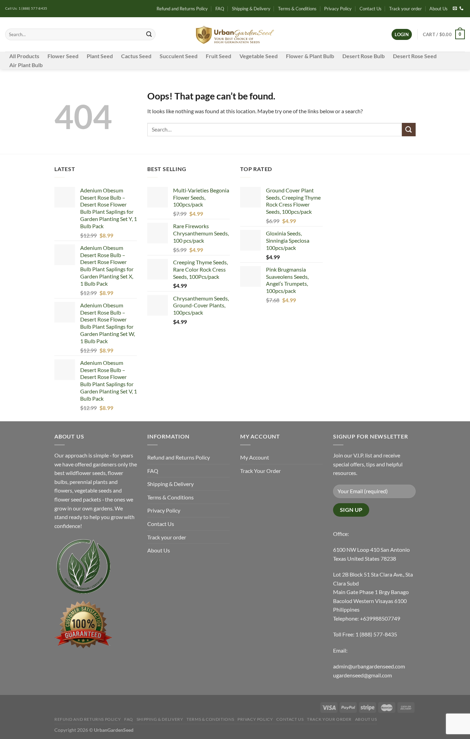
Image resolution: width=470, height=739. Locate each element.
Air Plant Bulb (26, 65)
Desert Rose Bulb (363, 56)
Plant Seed (100, 56)
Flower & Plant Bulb (310, 56)
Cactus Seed (136, 56)
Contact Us (371, 8)
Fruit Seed (218, 56)
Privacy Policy (338, 8)
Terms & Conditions (297, 8)
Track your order (405, 8)
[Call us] (461, 8)
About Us (438, 8)
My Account (254, 457)
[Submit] (149, 34)
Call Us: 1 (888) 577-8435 (26, 8)
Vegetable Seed (258, 56)
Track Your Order (260, 470)
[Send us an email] (455, 8)
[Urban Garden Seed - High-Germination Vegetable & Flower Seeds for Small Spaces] (235, 34)
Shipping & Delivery (251, 8)
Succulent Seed (178, 56)
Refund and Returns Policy (182, 8)
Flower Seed (62, 56)
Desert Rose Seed (415, 56)
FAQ (219, 8)
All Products (24, 56)
